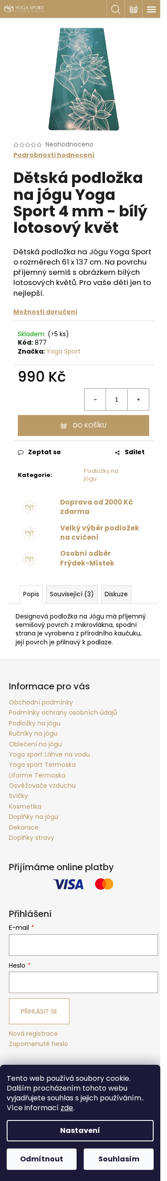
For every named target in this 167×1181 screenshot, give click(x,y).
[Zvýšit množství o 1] (138, 399)
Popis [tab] (31, 594)
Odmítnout (41, 1159)
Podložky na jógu (101, 475)
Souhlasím (118, 1159)
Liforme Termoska (37, 775)
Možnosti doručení (45, 311)
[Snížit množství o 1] (95, 399)
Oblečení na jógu (35, 744)
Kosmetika (25, 806)
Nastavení (80, 1130)
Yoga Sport (63, 351)
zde (67, 1108)
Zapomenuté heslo (38, 1044)
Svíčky (18, 795)
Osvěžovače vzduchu (42, 785)
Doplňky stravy (31, 837)
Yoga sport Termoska (42, 764)
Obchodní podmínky (41, 702)
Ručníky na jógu (33, 733)
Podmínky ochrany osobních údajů (63, 712)
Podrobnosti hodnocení (53, 155)
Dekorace (24, 827)
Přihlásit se (39, 1011)
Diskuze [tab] (116, 594)
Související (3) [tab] (72, 594)
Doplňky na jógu (33, 816)
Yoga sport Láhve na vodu (49, 754)
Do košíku (89, 425)
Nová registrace (33, 1034)
